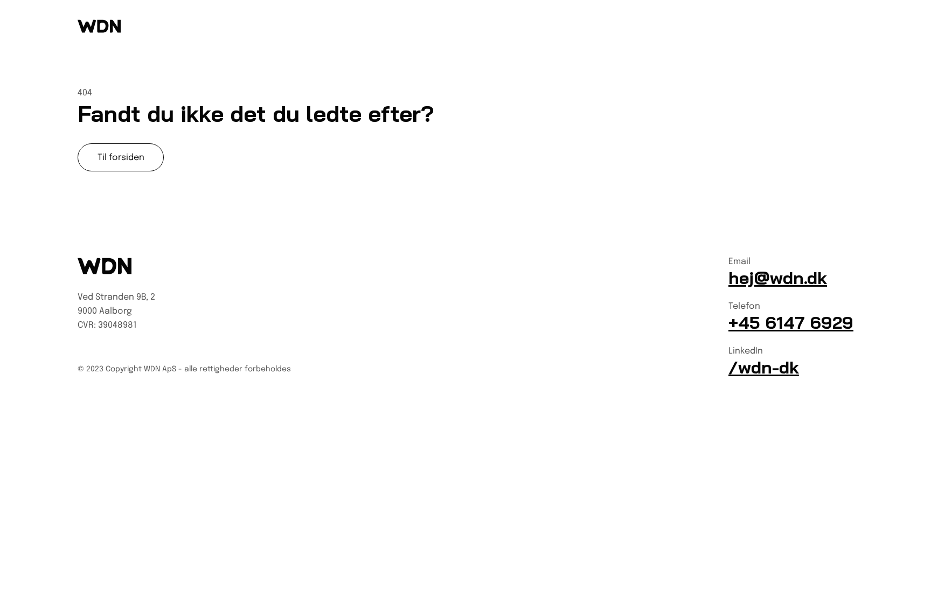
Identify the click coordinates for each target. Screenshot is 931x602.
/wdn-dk (763, 367)
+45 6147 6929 (790, 322)
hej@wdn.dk (777, 277)
